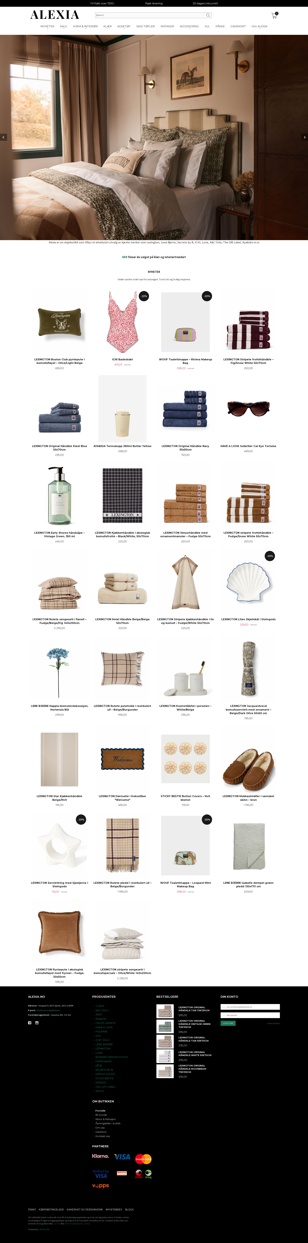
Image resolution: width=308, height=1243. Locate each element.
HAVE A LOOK (104, 1027)
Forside (100, 1110)
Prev (3, 137)
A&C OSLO (101, 1010)
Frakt (32, 1209)
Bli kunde (101, 1114)
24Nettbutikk (44, 1229)
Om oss (100, 1127)
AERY (98, 1014)
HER (124, 257)
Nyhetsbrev (114, 1209)
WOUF (99, 1091)
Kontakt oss (102, 1136)
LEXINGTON (102, 1048)
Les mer (57, 1223)
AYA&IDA (100, 1018)
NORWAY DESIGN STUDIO (111, 1057)
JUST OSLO (102, 1040)
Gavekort (101, 1131)
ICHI (98, 1035)
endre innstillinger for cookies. (77, 1223)
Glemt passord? (273, 1023)
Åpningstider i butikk (107, 1123)
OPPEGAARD (103, 1061)
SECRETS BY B (104, 1069)
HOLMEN (101, 1031)
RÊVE (98, 1065)
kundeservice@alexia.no (48, 1010)
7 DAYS (99, 1006)
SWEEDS (100, 1082)
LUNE (99, 1052)
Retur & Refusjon (105, 1119)
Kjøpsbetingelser (51, 1209)
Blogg (129, 1209)
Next (304, 137)
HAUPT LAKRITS (105, 1023)
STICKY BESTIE (104, 1078)
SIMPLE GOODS (105, 1074)
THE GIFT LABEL (105, 1086)
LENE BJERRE (104, 1044)
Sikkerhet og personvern (85, 1209)
